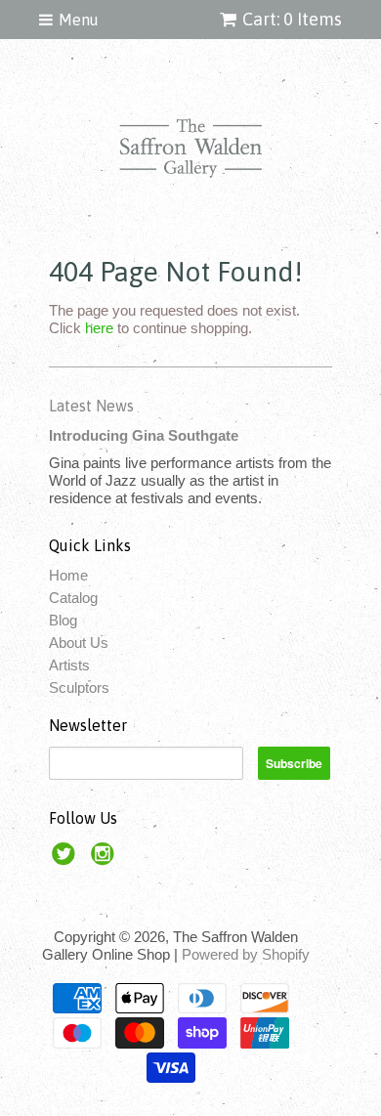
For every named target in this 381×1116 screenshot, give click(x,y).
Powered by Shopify (246, 954)
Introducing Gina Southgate (143, 435)
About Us (78, 642)
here (99, 328)
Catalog (73, 597)
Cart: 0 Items (292, 19)
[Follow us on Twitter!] (66, 859)
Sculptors (79, 687)
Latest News (91, 405)
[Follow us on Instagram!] (105, 859)
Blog (63, 620)
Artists (69, 665)
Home (68, 575)
